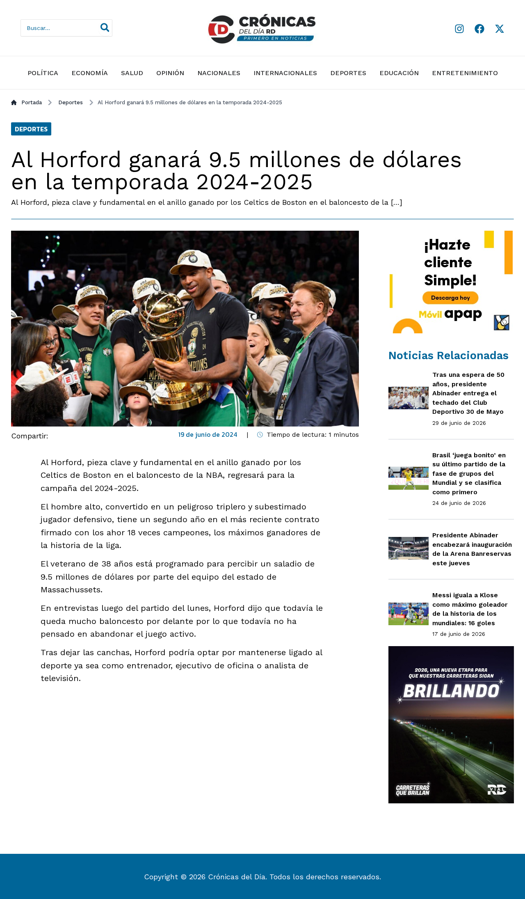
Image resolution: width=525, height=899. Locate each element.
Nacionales (218, 73)
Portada (31, 102)
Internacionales (285, 73)
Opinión (170, 73)
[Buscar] (105, 28)
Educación (399, 73)
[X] (499, 29)
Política (42, 73)
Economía (89, 73)
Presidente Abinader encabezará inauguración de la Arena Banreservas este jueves (472, 549)
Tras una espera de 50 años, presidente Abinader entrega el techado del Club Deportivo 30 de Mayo (468, 393)
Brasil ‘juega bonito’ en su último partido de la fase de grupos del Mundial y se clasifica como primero (469, 473)
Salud (132, 73)
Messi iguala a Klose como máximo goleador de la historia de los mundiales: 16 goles (470, 609)
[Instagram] (459, 29)
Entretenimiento (465, 73)
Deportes (348, 73)
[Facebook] (479, 29)
